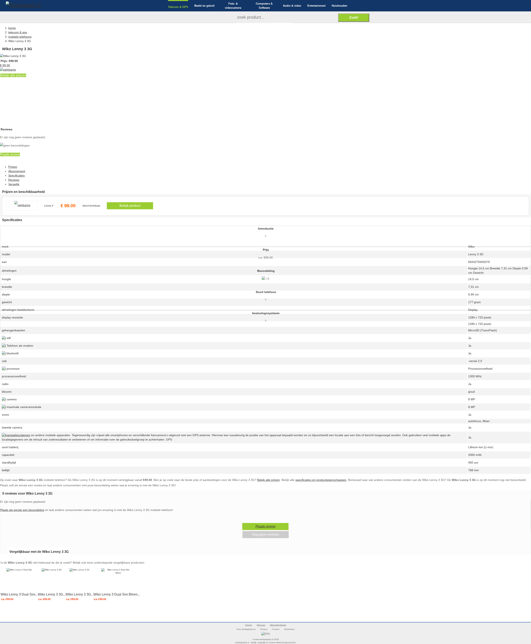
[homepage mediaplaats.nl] (23, 4)
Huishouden (339, 5)
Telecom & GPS (178, 6)
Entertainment (316, 5)
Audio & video (292, 5)
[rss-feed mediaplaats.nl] (265, 633)
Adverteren (289, 629)
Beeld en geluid (204, 5)
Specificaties (16, 175)
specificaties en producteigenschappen (320, 480)
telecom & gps (17, 32)
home (12, 28)
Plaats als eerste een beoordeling (22, 510)
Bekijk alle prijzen (13, 75)
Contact (275, 629)
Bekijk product (129, 205)
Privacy (263, 629)
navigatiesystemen (18, 435)
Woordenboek (278, 625)
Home (248, 625)
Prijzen (12, 166)
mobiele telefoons (20, 36)
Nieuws (261, 625)
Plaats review (10, 154)
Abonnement (16, 171)
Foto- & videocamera (233, 5)
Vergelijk (13, 184)
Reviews (13, 180)
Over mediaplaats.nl (246, 629)
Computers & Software (264, 5)
